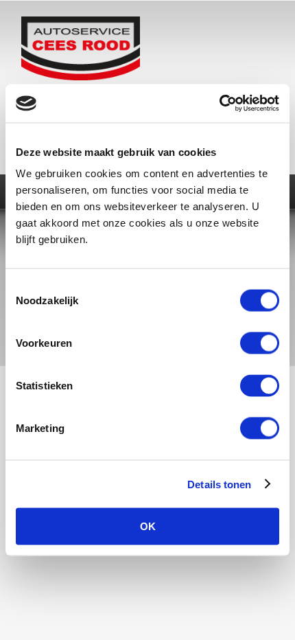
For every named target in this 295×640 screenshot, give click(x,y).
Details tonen (219, 484)
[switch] (259, 343)
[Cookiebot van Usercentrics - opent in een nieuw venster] (219, 104)
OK (148, 526)
